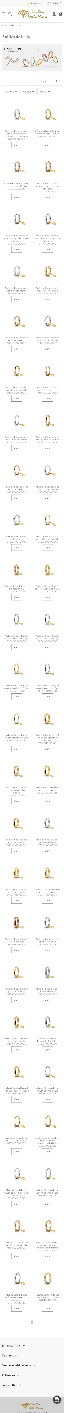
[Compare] (19, 124)
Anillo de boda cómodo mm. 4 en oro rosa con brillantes (47, 186)
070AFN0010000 (47, 845)
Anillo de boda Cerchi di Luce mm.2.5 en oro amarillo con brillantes (47, 1140)
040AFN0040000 (17, 591)
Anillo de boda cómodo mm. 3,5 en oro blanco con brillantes (47, 238)
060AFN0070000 (47, 1405)
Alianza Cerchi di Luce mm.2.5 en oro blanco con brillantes (16, 1193)
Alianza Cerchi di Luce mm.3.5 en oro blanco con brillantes (16, 1297)
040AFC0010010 (16, 244)
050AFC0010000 (16, 293)
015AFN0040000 (47, 691)
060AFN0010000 (47, 895)
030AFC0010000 (16, 492)
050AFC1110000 (47, 1352)
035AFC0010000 (47, 393)
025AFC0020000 (47, 1094)
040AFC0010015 (47, 191)
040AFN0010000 (47, 994)
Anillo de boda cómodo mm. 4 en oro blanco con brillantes (16, 238)
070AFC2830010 (16, 1355)
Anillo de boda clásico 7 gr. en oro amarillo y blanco (47, 738)
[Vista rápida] (16, 129)
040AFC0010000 (16, 343)
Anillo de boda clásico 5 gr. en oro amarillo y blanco (16, 790)
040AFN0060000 (17, 542)
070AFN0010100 (48, 743)
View (16, 144)
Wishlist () (56, 3)
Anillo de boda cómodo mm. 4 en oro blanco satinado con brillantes (16, 134)
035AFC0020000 (47, 1195)
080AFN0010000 (16, 845)
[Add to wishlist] (14, 124)
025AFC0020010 (47, 1146)
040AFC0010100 (47, 136)
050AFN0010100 (17, 795)
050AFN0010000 (16, 944)
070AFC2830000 (47, 1300)
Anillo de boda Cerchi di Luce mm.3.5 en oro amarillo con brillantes (47, 1245)
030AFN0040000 (16, 641)
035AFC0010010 (47, 244)
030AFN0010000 (47, 1044)
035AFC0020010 (47, 1250)
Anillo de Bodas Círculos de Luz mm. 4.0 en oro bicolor (17, 1350)
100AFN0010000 (47, 793)
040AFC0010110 (16, 139)
